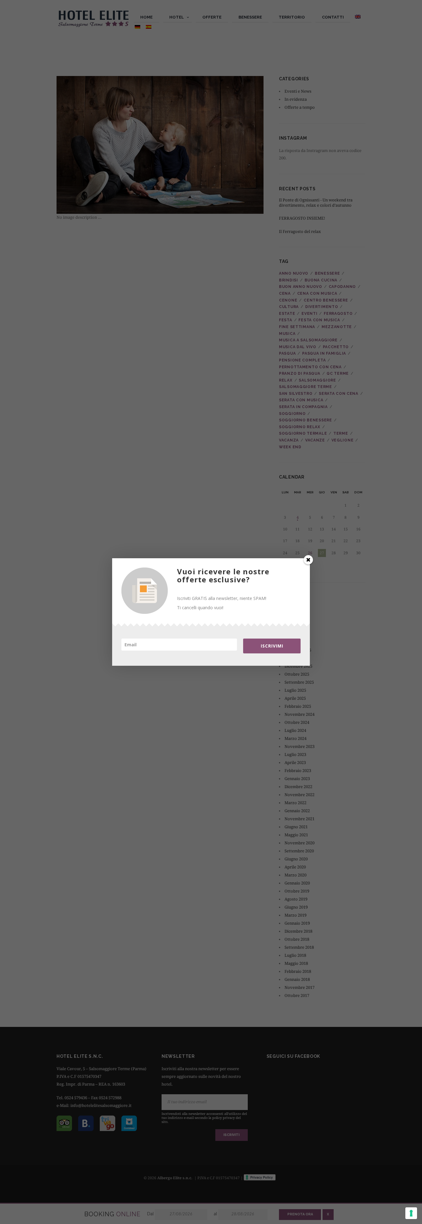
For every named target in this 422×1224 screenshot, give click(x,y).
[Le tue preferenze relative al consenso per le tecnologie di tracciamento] (411, 1213)
